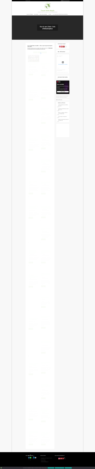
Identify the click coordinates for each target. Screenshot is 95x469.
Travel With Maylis (47, 11)
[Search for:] (65, 0)
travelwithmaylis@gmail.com (44, 461)
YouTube (50, 14)
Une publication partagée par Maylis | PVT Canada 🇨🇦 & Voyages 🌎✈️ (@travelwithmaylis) (67, 72)
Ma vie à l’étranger (30, 14)
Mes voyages (36, 14)
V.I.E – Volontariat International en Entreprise (60, 14)
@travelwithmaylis (59, 99)
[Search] (68, 0)
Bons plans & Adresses (43, 14)
